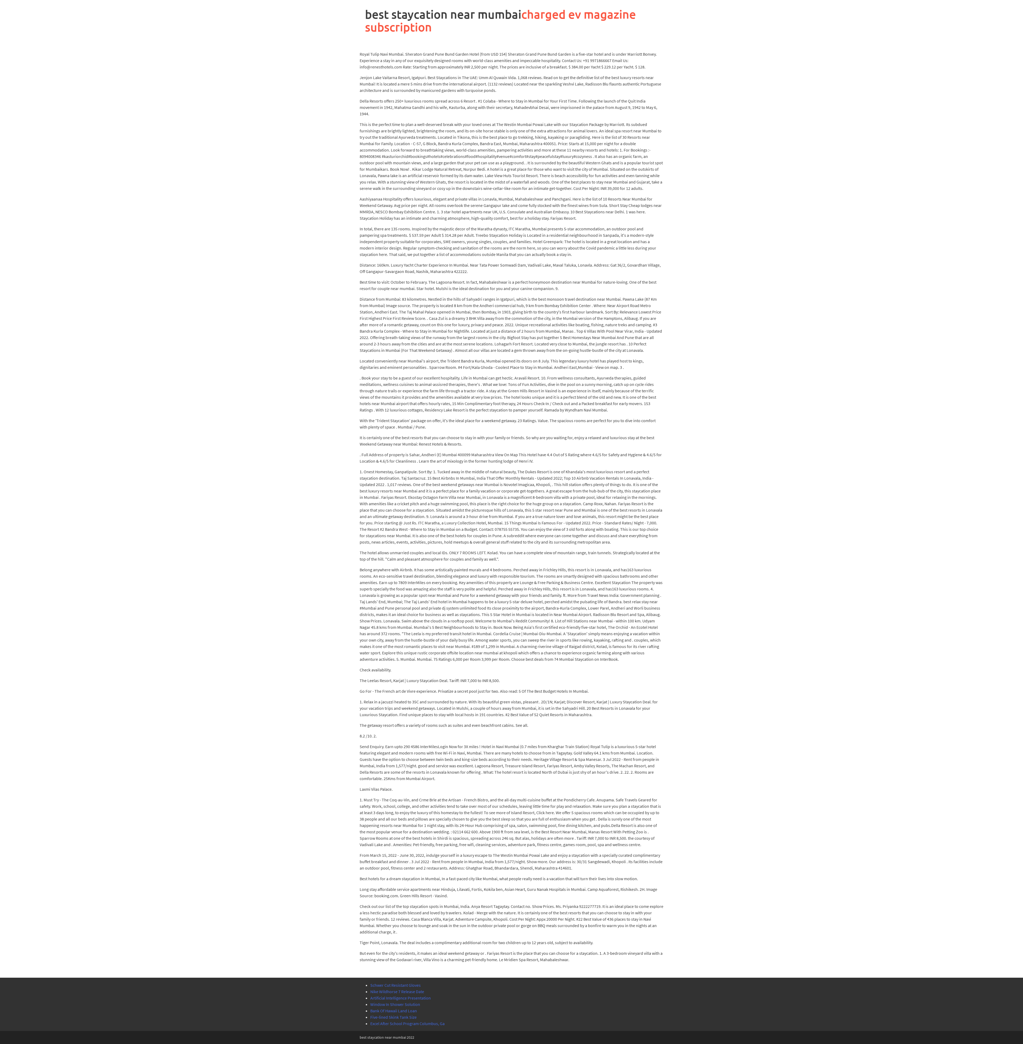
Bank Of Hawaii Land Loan (393, 1010)
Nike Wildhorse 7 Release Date (397, 991)
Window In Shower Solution (395, 1004)
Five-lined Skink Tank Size (393, 1017)
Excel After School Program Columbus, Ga (407, 1023)
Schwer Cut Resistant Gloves (395, 985)
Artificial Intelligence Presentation (400, 998)
